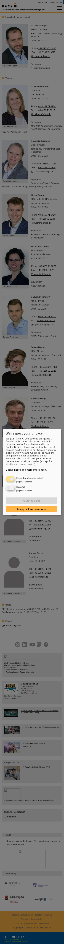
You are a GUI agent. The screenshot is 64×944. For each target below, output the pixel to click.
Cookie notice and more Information (26, 469)
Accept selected (31, 500)
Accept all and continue (31, 509)
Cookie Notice (13, 447)
